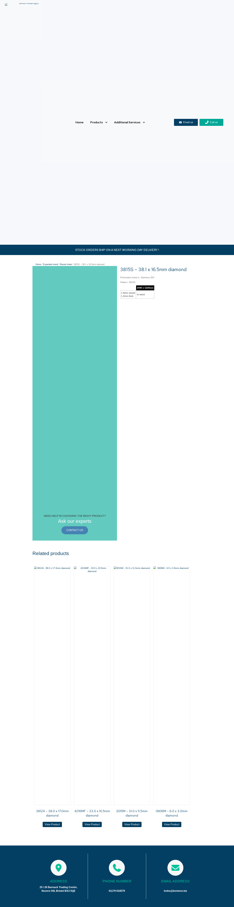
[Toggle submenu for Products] (106, 122)
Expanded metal (50, 264)
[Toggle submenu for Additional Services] (144, 122)
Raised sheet (66, 264)
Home (38, 264)
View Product (52, 824)
